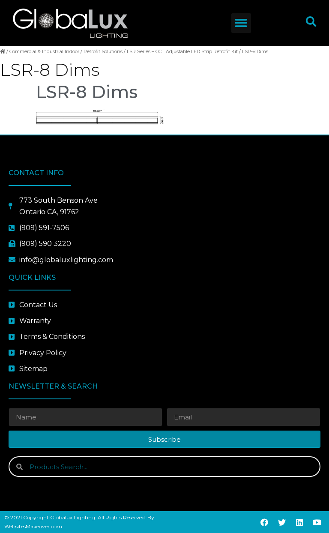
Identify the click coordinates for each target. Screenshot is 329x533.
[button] (241, 23)
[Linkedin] (299, 522)
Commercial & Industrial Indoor (44, 51)
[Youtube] (317, 522)
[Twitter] (282, 522)
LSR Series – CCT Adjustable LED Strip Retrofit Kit (182, 51)
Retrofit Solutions (103, 51)
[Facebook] (264, 522)
